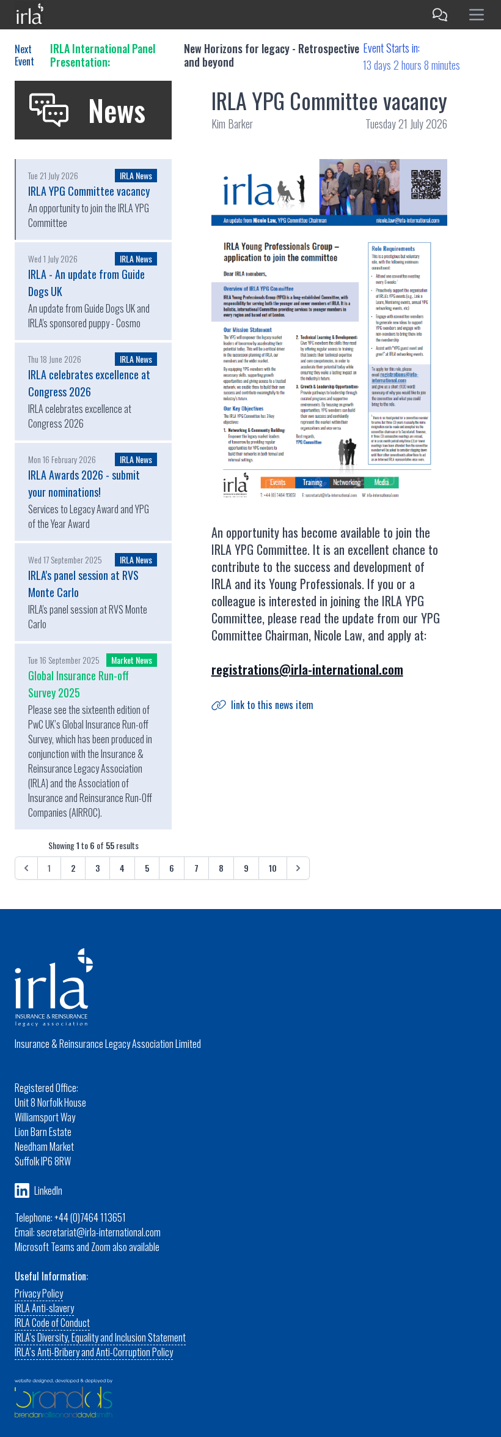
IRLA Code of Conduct (52, 1322)
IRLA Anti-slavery (44, 1308)
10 (273, 867)
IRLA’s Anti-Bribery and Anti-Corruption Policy (94, 1352)
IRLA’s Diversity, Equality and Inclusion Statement (100, 1337)
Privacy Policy (39, 1293)
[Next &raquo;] (298, 868)
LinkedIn (48, 1190)
